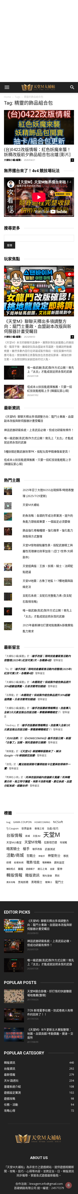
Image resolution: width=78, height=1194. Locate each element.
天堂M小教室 (14, 842)
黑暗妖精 (23, 882)
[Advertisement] (39, 41)
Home (7, 97)
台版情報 (14, 835)
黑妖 (57, 875)
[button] (6, 87)
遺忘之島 (42, 868)
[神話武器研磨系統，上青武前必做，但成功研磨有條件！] (14, 946)
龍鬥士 (59, 882)
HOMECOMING (42, 822)
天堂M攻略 (32, 842)
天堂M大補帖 (31, 505)
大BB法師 (12, 738)
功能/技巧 (52, 828)
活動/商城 (15, 855)
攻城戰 (63, 842)
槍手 (26, 849)
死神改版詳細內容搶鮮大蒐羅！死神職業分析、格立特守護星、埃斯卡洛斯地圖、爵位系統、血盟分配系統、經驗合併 (38, 781)
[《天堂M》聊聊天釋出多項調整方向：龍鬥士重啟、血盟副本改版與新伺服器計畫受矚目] (39, 291)
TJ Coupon (12, 828)
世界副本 (26, 828)
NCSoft (58, 822)
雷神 (59, 869)
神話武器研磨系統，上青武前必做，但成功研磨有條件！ (39, 430)
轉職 (20, 869)
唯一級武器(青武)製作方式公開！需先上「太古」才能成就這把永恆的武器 (38, 440)
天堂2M (36, 835)
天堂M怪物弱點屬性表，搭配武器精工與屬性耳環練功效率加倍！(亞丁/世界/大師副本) (48, 551)
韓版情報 (14, 875)
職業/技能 (33, 862)
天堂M (51, 835)
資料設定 (59, 862)
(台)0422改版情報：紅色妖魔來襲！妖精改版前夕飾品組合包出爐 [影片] (37, 152)
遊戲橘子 (30, 868)
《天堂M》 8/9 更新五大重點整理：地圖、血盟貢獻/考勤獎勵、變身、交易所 (50, 1033)
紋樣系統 (19, 862)
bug (8, 822)
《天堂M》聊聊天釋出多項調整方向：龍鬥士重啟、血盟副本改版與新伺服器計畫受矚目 (37, 326)
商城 (27, 835)
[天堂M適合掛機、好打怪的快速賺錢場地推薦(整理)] (14, 996)
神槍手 (41, 856)
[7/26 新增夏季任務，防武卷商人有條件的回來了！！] (14, 1015)
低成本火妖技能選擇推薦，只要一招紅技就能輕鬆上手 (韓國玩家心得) (37, 462)
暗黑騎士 (13, 849)
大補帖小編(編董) (12, 159)
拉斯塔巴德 (50, 842)
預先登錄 (47, 875)
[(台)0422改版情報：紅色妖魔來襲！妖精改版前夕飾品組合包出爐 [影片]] (39, 127)
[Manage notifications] (68, 1185)
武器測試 (50, 849)
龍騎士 (48, 882)
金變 (52, 868)
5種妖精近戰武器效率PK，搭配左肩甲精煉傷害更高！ (37, 451)
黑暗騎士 (36, 882)
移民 (66, 856)
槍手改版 (37, 849)
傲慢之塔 (39, 828)
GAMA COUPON (22, 822)
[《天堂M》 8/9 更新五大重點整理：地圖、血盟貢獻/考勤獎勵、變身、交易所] (14, 1035)
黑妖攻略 (10, 882)
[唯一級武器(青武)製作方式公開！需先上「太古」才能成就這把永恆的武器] (14, 373)
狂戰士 (31, 856)
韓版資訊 (32, 875)
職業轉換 (46, 862)
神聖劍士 (54, 856)
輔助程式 (10, 868)
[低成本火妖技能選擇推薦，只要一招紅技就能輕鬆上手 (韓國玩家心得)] (14, 392)
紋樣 (8, 862)
